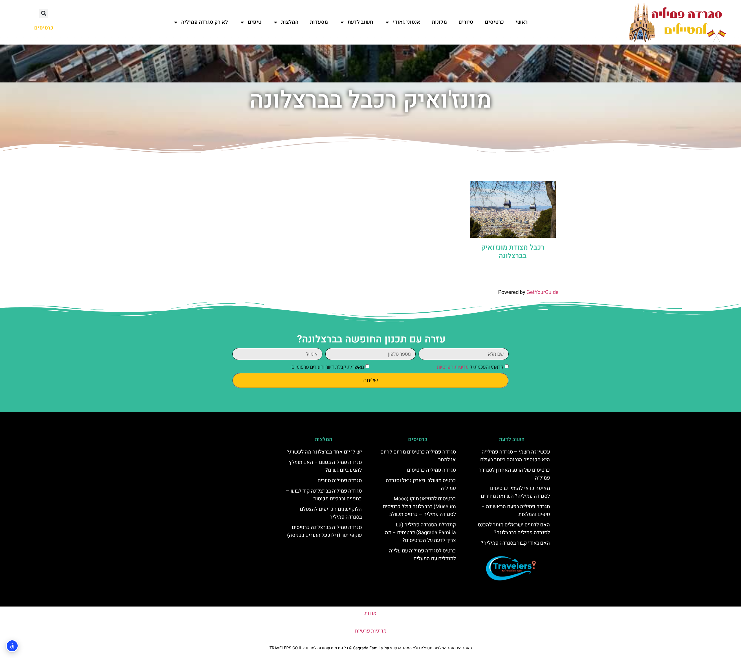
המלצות (289, 22)
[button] (43, 13)
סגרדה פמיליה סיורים (340, 480)
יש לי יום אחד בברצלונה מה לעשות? (324, 452)
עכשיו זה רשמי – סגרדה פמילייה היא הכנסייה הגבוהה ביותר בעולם (515, 456)
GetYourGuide (543, 292)
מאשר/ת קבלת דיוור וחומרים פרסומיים (327, 367)
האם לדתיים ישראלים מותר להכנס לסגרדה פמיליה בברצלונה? (514, 529)
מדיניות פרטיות (370, 631)
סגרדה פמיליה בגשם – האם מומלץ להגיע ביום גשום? (325, 466)
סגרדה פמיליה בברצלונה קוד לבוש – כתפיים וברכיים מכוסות (324, 495)
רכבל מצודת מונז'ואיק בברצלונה (512, 251)
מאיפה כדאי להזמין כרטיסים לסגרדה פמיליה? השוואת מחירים (515, 492)
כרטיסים (494, 22)
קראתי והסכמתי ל (470, 367)
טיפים (254, 22)
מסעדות (319, 22)
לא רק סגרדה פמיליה (204, 22)
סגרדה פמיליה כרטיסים (431, 470)
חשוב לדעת (360, 22)
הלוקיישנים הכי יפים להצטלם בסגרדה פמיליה (331, 513)
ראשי (522, 22)
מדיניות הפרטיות (453, 367)
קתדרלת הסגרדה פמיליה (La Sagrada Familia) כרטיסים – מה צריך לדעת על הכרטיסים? (420, 532)
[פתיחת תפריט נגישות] (12, 645)
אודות (370, 613)
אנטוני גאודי (406, 22)
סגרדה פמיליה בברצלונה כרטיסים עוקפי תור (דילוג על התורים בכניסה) (324, 531)
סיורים (465, 22)
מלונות (439, 22)
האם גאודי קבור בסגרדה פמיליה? (515, 543)
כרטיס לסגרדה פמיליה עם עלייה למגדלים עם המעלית (422, 555)
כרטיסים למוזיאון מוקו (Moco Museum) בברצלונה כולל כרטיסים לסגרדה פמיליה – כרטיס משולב (419, 506)
